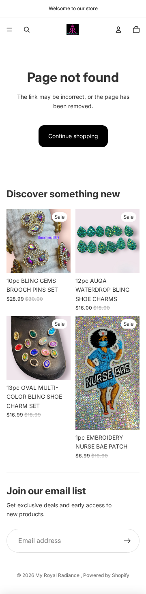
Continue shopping (73, 135)
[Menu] (9, 29)
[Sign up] (127, 540)
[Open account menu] (118, 29)
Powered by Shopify (106, 575)
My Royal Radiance (58, 575)
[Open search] (27, 29)
